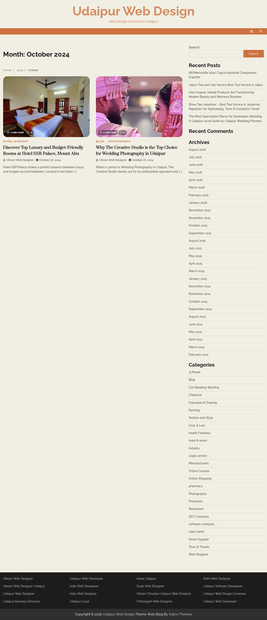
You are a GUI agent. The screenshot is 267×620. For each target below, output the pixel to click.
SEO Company (199, 516)
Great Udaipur (146, 578)
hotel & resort (16, 141)
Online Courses (199, 471)
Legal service (198, 455)
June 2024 (196, 324)
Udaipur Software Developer (222, 586)
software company (201, 524)
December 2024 (199, 286)
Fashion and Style (201, 417)
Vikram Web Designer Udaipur (24, 586)
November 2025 (199, 218)
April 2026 (195, 180)
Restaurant (196, 509)
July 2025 (195, 248)
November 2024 (199, 293)
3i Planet (194, 372)
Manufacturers (199, 463)
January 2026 (198, 202)
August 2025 (197, 240)
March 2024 (197, 347)
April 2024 (195, 339)
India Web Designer (83, 593)
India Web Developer (84, 586)
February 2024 (198, 354)
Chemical (195, 395)
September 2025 (200, 233)
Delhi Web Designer (216, 578)
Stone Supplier (199, 539)
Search (194, 47)
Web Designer (198, 554)
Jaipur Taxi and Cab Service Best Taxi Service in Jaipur (226, 85)
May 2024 (195, 332)
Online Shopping (200, 478)
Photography (119, 141)
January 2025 (198, 278)
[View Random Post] (251, 31)
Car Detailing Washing (204, 387)
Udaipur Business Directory (21, 601)
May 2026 (195, 172)
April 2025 (195, 263)
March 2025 (197, 271)
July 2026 (195, 157)
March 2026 (197, 187)
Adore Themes (180, 614)
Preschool (195, 501)
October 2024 (198, 301)
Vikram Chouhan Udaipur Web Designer (164, 593)
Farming (194, 410)
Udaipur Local (79, 601)
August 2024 (197, 316)
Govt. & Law (197, 425)
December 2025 (199, 210)
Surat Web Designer (150, 586)
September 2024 (200, 309)
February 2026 (198, 195)
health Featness (199, 433)
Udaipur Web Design (133, 11)
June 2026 (196, 164)
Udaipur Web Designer (18, 593)
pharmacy (196, 486)
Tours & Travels (199, 547)
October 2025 (198, 225)
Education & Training (203, 402)
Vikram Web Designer (20, 160)
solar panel (196, 531)
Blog (100, 141)
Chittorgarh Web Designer (154, 601)
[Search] (261, 31)
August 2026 (197, 149)
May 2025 (195, 256)
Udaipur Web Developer (86, 578)
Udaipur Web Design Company (224, 593)
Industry (194, 448)
